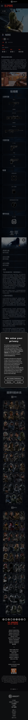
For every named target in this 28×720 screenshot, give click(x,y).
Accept (19, 382)
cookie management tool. (9, 355)
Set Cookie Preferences (14, 378)
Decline (9, 382)
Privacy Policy (14, 351)
